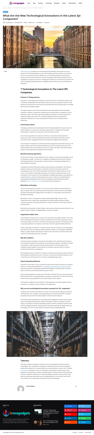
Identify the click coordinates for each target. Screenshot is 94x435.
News (34, 3)
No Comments (40, 22)
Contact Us (74, 432)
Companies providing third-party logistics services (57, 266)
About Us (81, 432)
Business (40, 3)
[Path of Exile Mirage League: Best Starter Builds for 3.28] (38, 423)
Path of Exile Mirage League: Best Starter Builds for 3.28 (50, 421)
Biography (56, 3)
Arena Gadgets (10, 22)
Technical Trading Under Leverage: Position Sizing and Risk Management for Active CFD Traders (51, 412)
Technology (49, 3)
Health (80, 3)
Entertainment (72, 3)
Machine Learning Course (33, 181)
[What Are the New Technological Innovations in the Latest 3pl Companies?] (47, 47)
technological (24, 370)
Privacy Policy (88, 432)
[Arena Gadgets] (16, 3)
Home (28, 3)
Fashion (64, 3)
